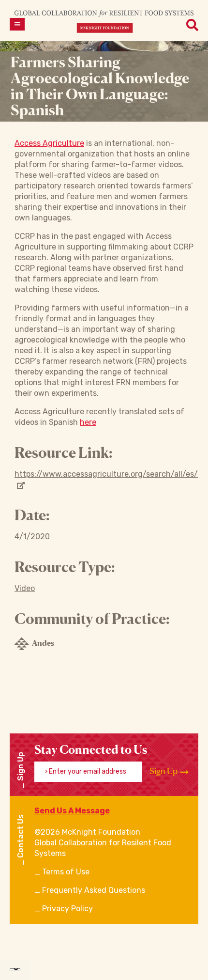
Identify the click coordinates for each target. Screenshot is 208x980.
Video (25, 588)
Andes (43, 643)
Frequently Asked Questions (93, 890)
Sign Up (164, 771)
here (88, 422)
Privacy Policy (67, 908)
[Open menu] (17, 24)
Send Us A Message (72, 810)
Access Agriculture (49, 143)
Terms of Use (65, 871)
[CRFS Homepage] (104, 21)
